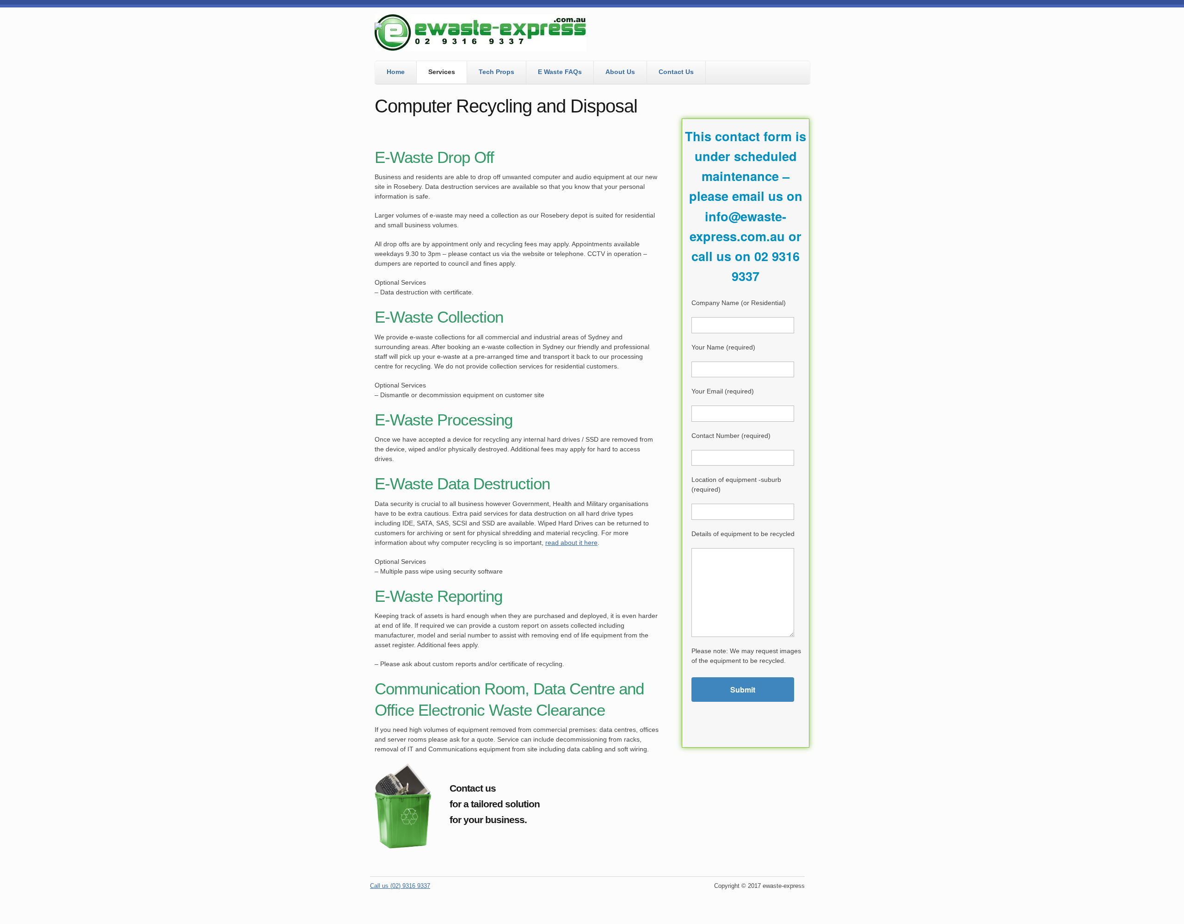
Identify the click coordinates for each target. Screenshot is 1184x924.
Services (441, 71)
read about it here (571, 542)
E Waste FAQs (560, 71)
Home (396, 71)
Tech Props (496, 71)
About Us (620, 71)
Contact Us (676, 71)
